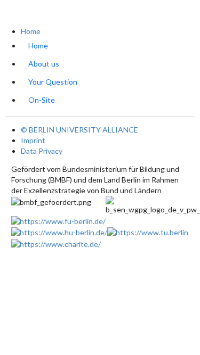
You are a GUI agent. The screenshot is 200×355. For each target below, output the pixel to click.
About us (43, 63)
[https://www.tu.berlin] (147, 231)
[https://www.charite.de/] (56, 242)
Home (31, 31)
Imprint (33, 140)
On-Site (41, 99)
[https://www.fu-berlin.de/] (58, 220)
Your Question (52, 81)
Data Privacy (41, 150)
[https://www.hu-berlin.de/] (59, 231)
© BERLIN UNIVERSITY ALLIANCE (79, 129)
